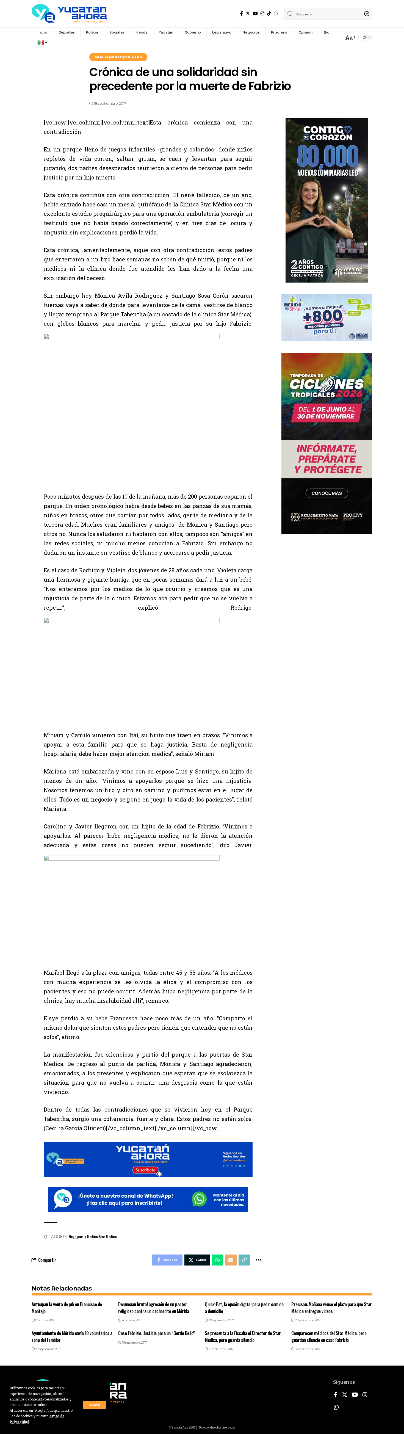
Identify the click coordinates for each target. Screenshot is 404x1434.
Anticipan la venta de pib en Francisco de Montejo (67, 1307)
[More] (258, 1260)
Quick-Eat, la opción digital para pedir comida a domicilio (244, 1307)
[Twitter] (247, 13)
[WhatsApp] (275, 13)
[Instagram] (262, 13)
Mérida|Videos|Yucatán (118, 57)
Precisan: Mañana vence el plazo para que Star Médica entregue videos (331, 1307)
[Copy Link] (244, 1260)
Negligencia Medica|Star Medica (93, 1236)
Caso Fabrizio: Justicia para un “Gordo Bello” (156, 1333)
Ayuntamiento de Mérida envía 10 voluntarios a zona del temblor (72, 1336)
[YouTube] (255, 13)
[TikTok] (269, 13)
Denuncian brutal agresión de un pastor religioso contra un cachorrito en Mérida (153, 1307)
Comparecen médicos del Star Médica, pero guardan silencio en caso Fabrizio (328, 1336)
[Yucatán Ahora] (69, 13)
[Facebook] (241, 13)
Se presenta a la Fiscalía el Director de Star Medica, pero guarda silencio (243, 1336)
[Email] (231, 1260)
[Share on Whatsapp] (217, 1260)
